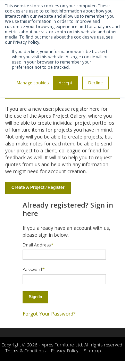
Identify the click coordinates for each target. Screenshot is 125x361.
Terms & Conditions (25, 351)
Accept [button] (65, 83)
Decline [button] (95, 83)
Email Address (37, 245)
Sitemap (92, 351)
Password (32, 269)
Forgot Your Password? (49, 313)
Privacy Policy (64, 351)
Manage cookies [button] (33, 83)
